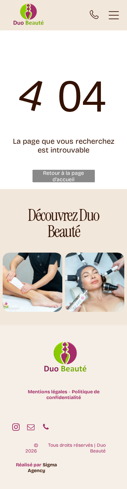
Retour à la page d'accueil (63, 176)
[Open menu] (114, 15)
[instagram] (15, 428)
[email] (30, 428)
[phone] (45, 428)
